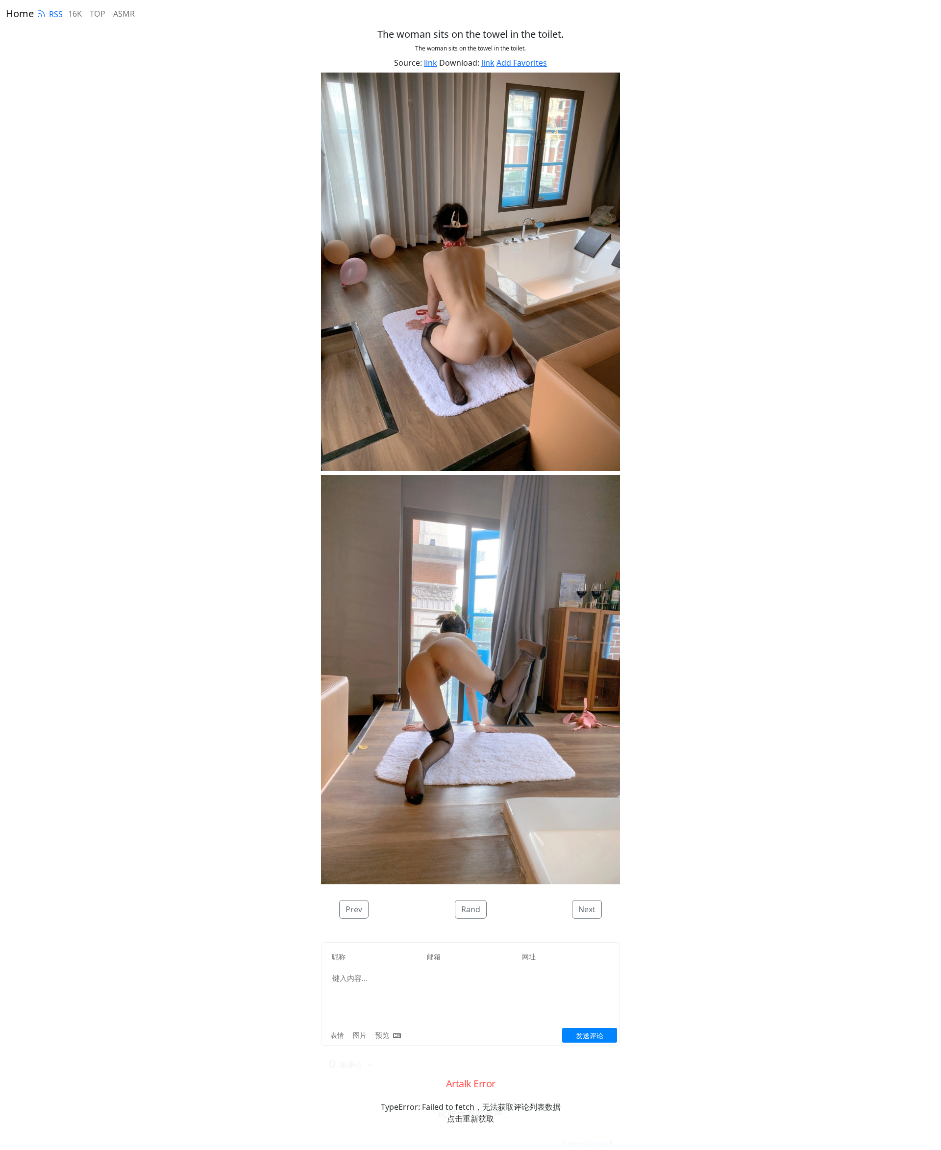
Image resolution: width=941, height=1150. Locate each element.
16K (75, 13)
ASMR (124, 13)
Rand (470, 909)
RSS (56, 14)
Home (20, 13)
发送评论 (589, 1035)
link (430, 62)
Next (586, 909)
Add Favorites (521, 62)
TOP (97, 13)
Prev (354, 909)
